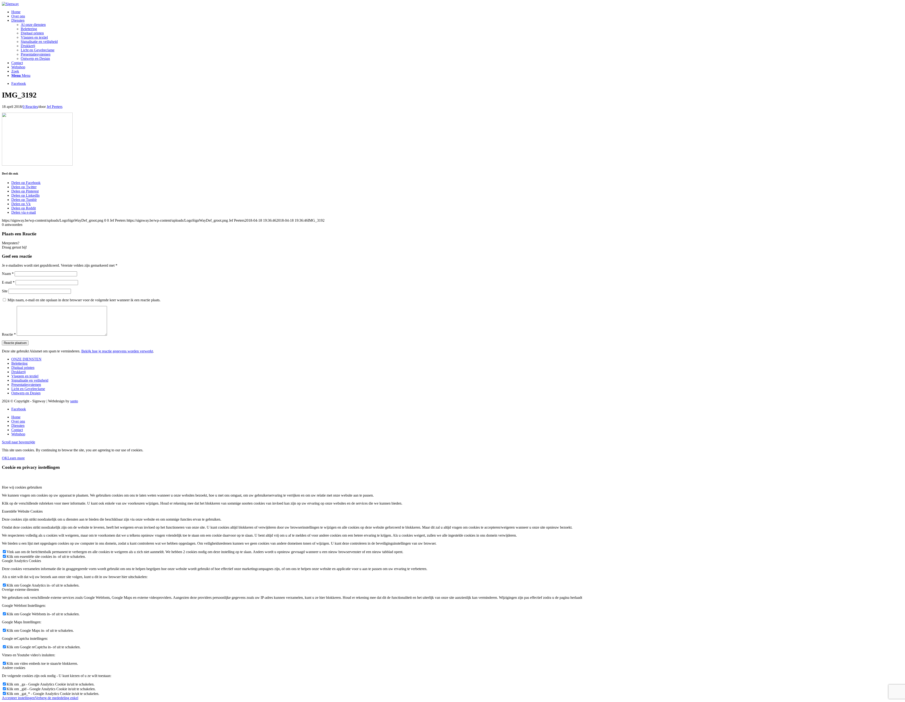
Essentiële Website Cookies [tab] (22, 511)
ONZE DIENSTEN (26, 359)
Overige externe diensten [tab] (20, 590)
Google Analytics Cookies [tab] (21, 561)
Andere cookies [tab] (13, 668)
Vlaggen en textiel (24, 376)
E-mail (8, 282)
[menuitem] (457, 12)
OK (5, 458)
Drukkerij (18, 372)
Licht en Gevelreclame (28, 389)
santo (74, 401)
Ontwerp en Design (26, 393)
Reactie (9, 334)
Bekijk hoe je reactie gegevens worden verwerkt (117, 351)
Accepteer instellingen (18, 698)
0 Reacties (30, 107)
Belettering (19, 363)
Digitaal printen (22, 368)
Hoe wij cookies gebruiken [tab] (22, 487)
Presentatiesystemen (26, 385)
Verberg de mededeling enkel (56, 698)
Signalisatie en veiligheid (29, 380)
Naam (8, 274)
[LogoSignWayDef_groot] (10, 4)
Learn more (16, 458)
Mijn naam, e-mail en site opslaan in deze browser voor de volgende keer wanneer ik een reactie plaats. (84, 300)
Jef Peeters (54, 107)
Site (5, 291)
